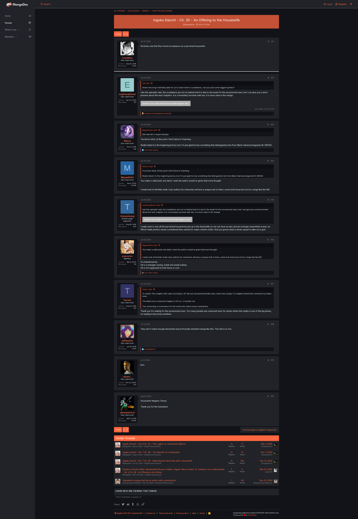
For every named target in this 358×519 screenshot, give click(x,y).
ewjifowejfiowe (127, 94)
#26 (272, 240)
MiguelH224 (127, 177)
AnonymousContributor (132, 483)
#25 (272, 200)
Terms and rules (166, 513)
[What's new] (351, 4)
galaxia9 (268, 472)
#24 (272, 161)
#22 (272, 78)
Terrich (127, 300)
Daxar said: (147, 289)
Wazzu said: (147, 166)
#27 (272, 284)
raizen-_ (127, 376)
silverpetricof (127, 412)
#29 (272, 360)
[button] (19, 29)
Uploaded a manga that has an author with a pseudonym (149, 480)
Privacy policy (182, 513)
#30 (272, 396)
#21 (272, 41)
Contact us (150, 513)
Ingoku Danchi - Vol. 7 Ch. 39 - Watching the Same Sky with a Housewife (157, 460)
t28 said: (146, 83)
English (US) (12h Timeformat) (129, 513)
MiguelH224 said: (149, 130)
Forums (8, 23)
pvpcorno (127, 256)
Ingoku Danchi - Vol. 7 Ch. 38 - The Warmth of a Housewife (151, 452)
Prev (119, 34)
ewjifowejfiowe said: (151, 205)
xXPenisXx (127, 340)
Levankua (127, 57)
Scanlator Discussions (164, 483)
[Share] (268, 41)
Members (9, 37)
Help (194, 513)
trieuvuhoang (127, 216)
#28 (272, 324)
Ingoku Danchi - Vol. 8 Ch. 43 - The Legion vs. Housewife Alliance (154, 444)
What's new (11, 30)
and (157, 113)
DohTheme (252, 515)
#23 (272, 124)
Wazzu (127, 141)
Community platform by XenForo (256, 513)
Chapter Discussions (152, 446)
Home (7, 16)
